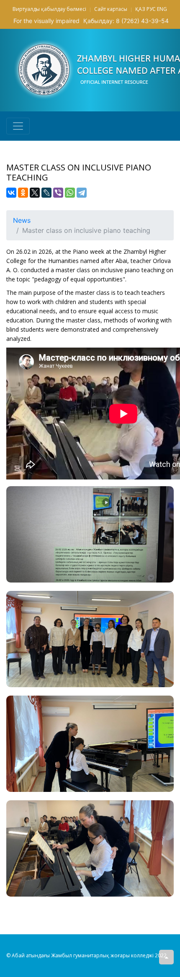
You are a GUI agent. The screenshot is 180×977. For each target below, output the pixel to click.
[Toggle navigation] (18, 126)
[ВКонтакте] (11, 193)
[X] (35, 193)
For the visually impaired (46, 20)
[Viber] (58, 193)
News (22, 220)
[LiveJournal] (46, 193)
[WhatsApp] (70, 193)
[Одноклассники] (23, 193)
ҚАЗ (140, 9)
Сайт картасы (110, 9)
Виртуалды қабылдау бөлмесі (49, 9)
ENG (162, 9)
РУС (151, 9)
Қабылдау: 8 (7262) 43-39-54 (126, 20)
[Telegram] (82, 193)
